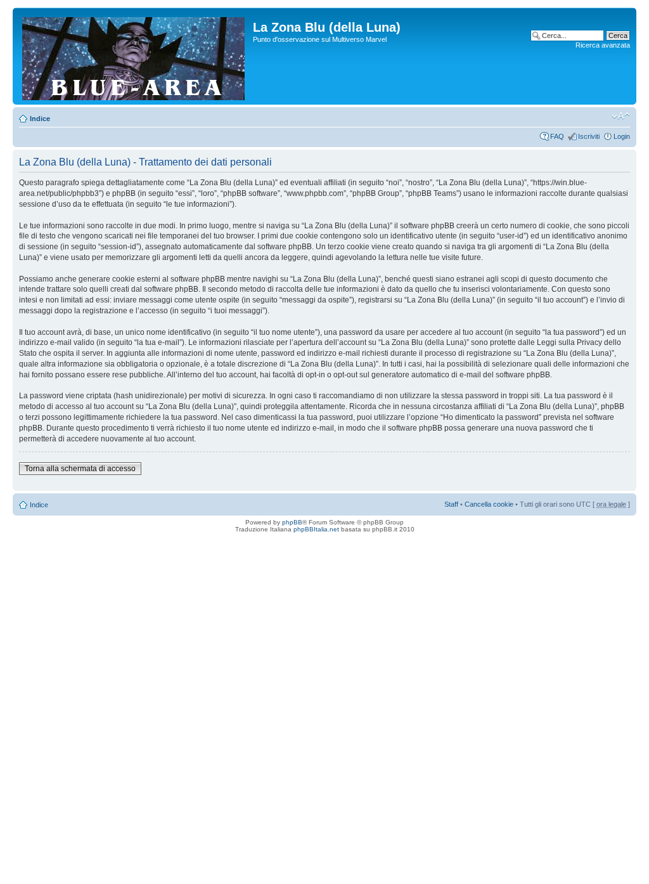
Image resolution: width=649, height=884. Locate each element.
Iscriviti (589, 136)
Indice (40, 118)
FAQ (557, 136)
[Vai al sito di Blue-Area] (134, 56)
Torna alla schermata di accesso (80, 468)
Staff (451, 504)
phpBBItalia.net (316, 529)
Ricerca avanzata (602, 45)
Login (622, 136)
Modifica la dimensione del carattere (621, 116)
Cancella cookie (489, 504)
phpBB (292, 522)
